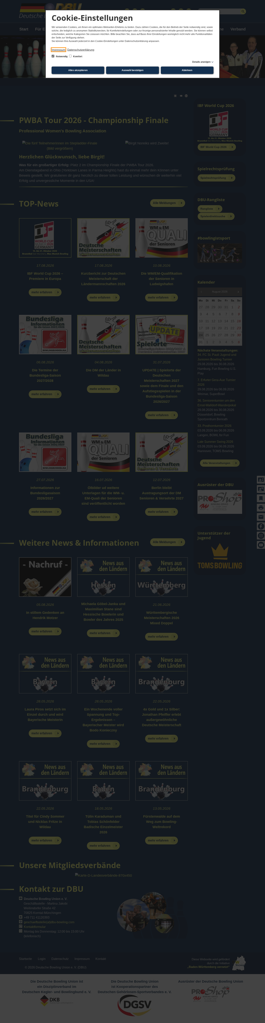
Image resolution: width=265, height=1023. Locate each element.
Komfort (77, 56)
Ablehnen (187, 70)
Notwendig (61, 56)
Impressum (58, 49)
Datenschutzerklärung (80, 49)
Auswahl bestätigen (132, 70)
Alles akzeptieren (77, 70)
